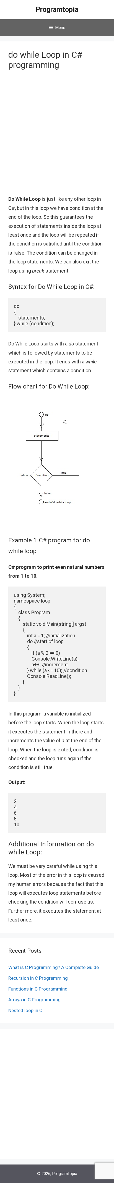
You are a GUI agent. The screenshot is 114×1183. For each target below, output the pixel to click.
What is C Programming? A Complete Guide (53, 967)
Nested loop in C (25, 1010)
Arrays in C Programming (34, 999)
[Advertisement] (57, 137)
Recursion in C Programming (38, 978)
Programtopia (57, 10)
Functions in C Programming (38, 989)
